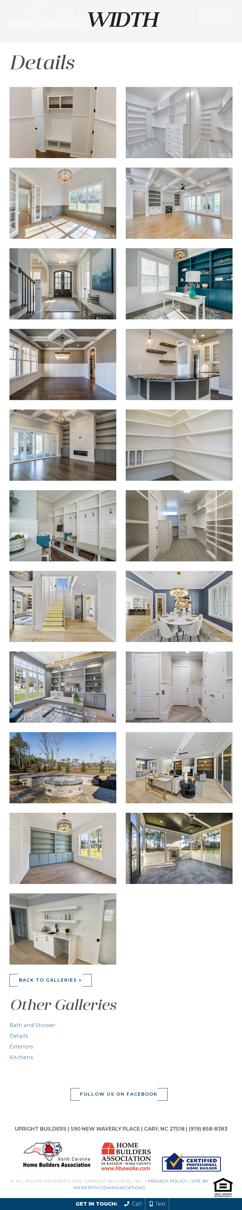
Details (18, 1036)
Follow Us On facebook (119, 1094)
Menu (215, 16)
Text (159, 1204)
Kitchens (21, 1057)
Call (135, 1204)
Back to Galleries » (50, 980)
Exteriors (21, 1047)
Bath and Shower (32, 1025)
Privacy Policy (167, 1181)
